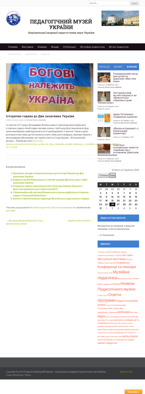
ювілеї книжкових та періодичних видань (116, 339)
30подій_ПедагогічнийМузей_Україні (112, 252)
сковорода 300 (120, 332)
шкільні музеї (130, 336)
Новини (42, 46)
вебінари (124, 312)
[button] (103, 175)
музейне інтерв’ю (126, 323)
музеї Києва (103, 329)
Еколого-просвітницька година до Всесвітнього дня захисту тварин (51, 198)
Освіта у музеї (103, 295)
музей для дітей (113, 323)
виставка (134, 312)
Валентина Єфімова (36, 120)
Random (132, 66)
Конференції (123, 262)
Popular (104, 66)
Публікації (69, 46)
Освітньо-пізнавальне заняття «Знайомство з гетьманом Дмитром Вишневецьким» (118, 149)
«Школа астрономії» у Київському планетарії (126, 131)
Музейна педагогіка (92, 46)
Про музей (14, 54)
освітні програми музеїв (119, 329)
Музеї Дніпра (122, 279)
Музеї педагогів (119, 46)
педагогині (134, 330)
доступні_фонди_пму (114, 316)
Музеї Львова (133, 279)
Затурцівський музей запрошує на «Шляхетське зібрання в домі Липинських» (117, 97)
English (45, 54)
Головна (13, 46)
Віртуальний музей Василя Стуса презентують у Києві (24, 222)
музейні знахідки (105, 326)
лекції (111, 320)
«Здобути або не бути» (80, 220)
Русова (108, 305)
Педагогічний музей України (61, 24)
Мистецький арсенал (105, 273)
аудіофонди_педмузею (107, 312)
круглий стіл (103, 320)
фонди (107, 337)
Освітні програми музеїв (63, 207)
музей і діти (117, 326)
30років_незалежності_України (110, 255)
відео (101, 316)
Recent (118, 66)
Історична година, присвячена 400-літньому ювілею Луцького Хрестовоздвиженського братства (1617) (48, 188)
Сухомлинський (118, 305)
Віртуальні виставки (111, 259)
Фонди (55, 46)
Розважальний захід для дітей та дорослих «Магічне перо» (125, 77)
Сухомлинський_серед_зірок (111, 308)
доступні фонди (131, 316)
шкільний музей (115, 337)
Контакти (31, 54)
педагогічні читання (105, 333)
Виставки (27, 46)
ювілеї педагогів (107, 343)
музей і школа (128, 326)
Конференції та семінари (117, 267)
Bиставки (127, 255)
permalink (10, 210)
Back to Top (126, 371)
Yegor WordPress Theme (19, 375)
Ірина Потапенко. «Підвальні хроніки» (125, 115)
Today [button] (112, 175)
